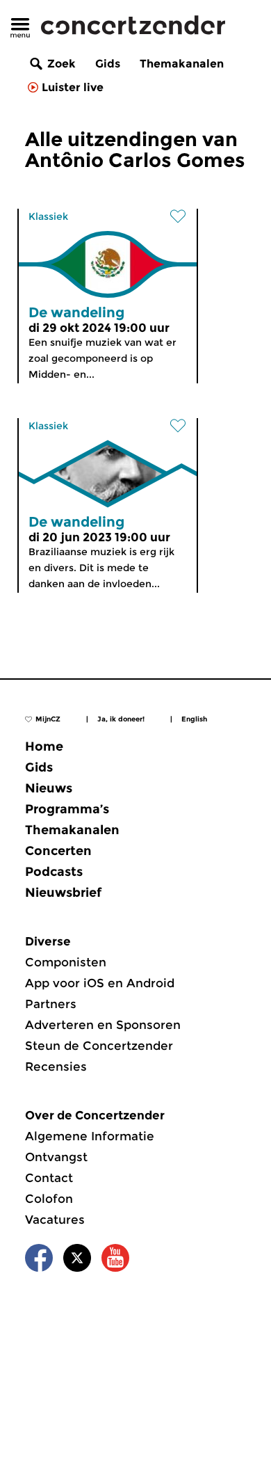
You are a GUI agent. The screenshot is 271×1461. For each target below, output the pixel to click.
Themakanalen (182, 63)
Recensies (56, 1066)
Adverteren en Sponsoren (103, 1025)
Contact (49, 1178)
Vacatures (55, 1220)
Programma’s (67, 809)
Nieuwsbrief (63, 892)
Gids (107, 63)
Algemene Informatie (89, 1136)
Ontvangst (56, 1157)
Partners (50, 1004)
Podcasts (54, 871)
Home (44, 746)
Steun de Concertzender (99, 1046)
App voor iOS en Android (99, 983)
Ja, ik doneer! (121, 719)
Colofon (49, 1199)
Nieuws (48, 788)
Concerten (58, 851)
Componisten (65, 962)
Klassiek (48, 216)
